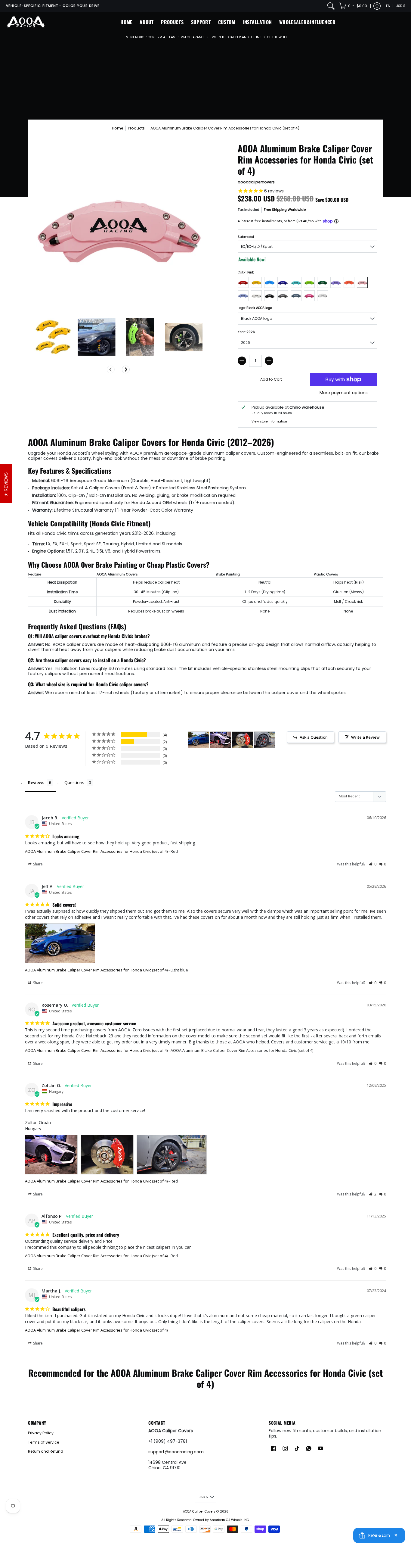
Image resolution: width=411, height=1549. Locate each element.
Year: (246, 332)
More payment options (344, 393)
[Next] (126, 369)
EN (388, 6)
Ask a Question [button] (314, 737)
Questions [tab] (74, 782)
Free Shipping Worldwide (285, 209)
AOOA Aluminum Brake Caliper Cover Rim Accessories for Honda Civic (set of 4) (96, 851)
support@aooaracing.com (176, 1452)
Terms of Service (43, 1442)
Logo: (255, 308)
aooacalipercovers (256, 182)
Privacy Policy (41, 1432)
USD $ (400, 6)
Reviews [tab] (36, 782)
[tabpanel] (205, 567)
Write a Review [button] (365, 737)
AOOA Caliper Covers (199, 1511)
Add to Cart (271, 379)
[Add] (269, 361)
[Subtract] (242, 361)
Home (117, 128)
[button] (353, 6)
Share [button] (37, 864)
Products (136, 128)
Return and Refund (45, 1451)
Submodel (246, 237)
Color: (246, 272)
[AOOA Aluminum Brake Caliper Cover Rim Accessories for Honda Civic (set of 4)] (53, 337)
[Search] (331, 6)
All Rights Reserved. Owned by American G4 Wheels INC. (205, 1520)
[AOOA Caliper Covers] (25, 22)
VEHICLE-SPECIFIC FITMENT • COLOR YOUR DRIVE (53, 5)
